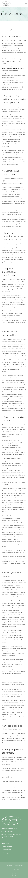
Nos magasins (6, 853)
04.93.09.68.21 (8, 837)
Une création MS (14, 870)
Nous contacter (7, 850)
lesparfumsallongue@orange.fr (12, 834)
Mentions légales (7, 846)
